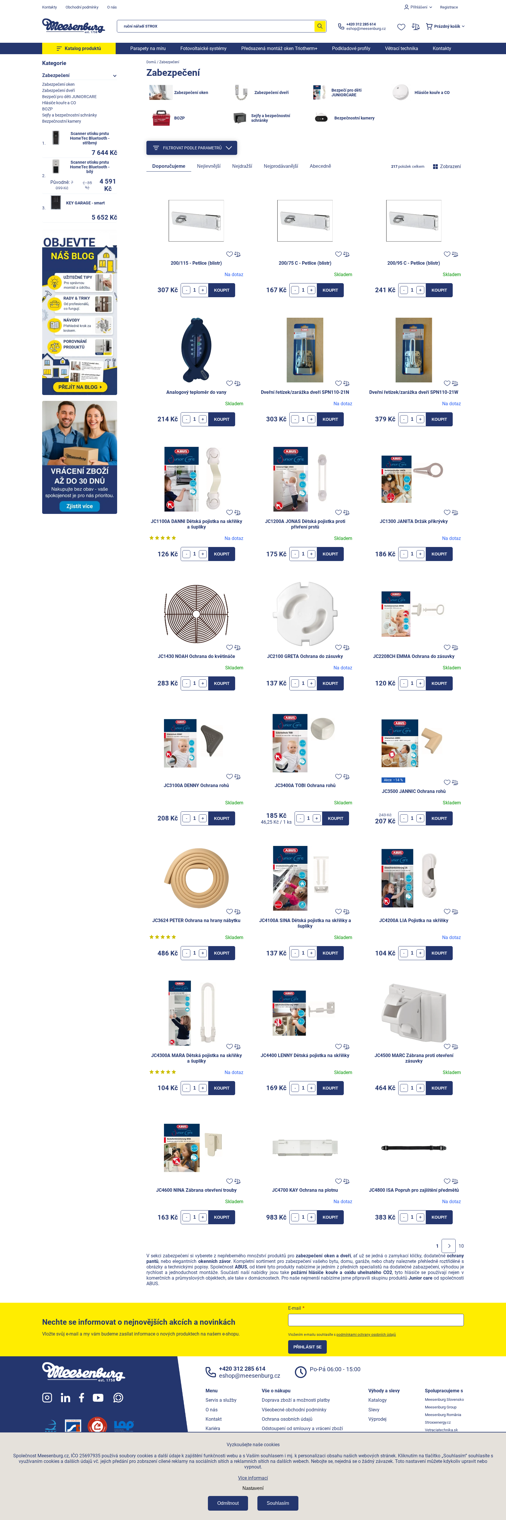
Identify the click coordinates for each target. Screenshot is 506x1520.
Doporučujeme (168, 166)
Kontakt (214, 1419)
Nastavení (253, 1488)
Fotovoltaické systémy (203, 48)
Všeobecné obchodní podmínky (294, 1410)
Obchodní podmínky (82, 7)
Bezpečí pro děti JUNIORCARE (69, 96)
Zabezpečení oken (58, 84)
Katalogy (377, 1400)
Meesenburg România (443, 1415)
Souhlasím (278, 1503)
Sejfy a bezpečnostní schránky (69, 115)
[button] (203, 290)
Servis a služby (221, 1400)
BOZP (47, 109)
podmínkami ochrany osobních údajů (366, 1335)
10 (461, 1246)
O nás (112, 7)
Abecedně (320, 166)
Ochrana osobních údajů (287, 1419)
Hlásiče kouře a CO (59, 102)
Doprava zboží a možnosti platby (296, 1400)
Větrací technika (401, 48)
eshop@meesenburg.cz (249, 1375)
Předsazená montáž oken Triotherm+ (279, 48)
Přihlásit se (307, 1347)
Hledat (320, 26)
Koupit (222, 290)
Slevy (374, 1410)
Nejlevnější (208, 166)
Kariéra (213, 1428)
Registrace (449, 7)
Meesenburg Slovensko (444, 1399)
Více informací (253, 1478)
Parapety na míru (148, 48)
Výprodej (377, 1419)
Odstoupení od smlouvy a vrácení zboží (302, 1428)
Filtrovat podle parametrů (192, 148)
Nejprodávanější (281, 166)
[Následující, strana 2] (449, 1246)
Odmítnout (228, 1503)
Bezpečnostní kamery (61, 121)
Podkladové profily (351, 48)
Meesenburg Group (441, 1407)
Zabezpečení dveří (58, 90)
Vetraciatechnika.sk (441, 1430)
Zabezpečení (55, 75)
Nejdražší (242, 166)
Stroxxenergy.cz (438, 1422)
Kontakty (49, 7)
